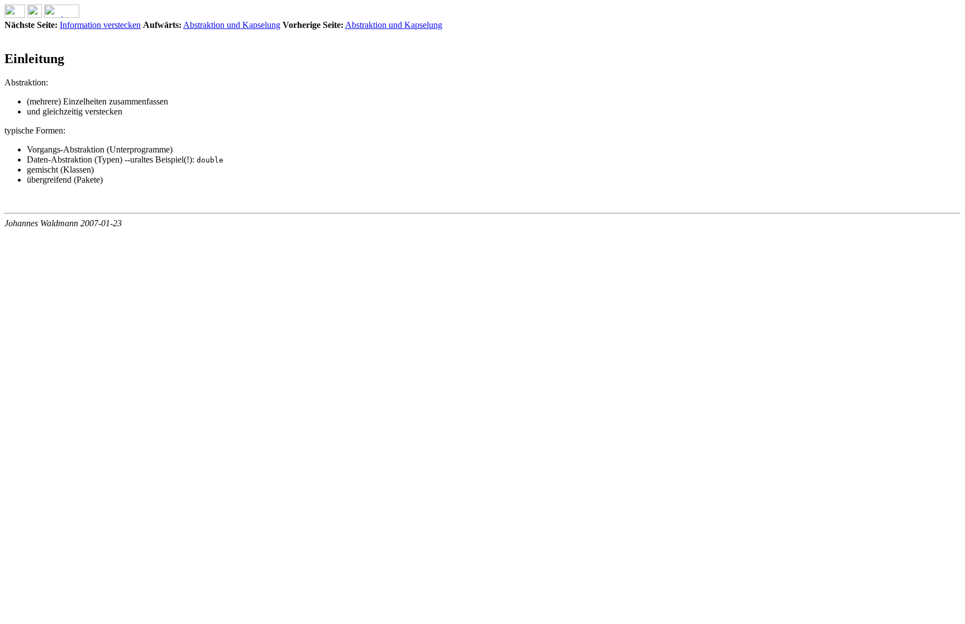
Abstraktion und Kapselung (231, 25)
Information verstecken (100, 25)
